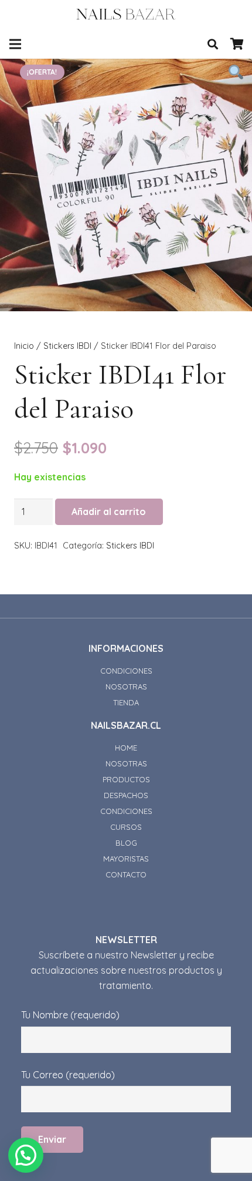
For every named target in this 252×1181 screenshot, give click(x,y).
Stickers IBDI (67, 346)
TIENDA (126, 702)
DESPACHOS (126, 795)
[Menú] (15, 44)
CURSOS (126, 827)
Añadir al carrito (108, 511)
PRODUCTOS (126, 779)
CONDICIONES (126, 670)
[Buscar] (212, 44)
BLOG (126, 842)
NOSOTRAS (126, 686)
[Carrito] (237, 44)
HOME (126, 747)
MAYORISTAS (126, 858)
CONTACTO (126, 874)
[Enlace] (126, 14)
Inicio (24, 346)
